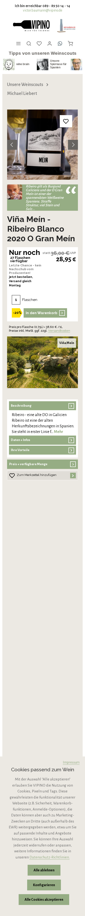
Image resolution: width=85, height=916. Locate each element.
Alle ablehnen (44, 870)
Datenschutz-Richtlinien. (50, 857)
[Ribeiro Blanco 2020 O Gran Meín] (42, 144)
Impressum (71, 762)
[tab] (42, 418)
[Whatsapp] (60, 43)
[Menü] (18, 43)
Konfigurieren (44, 885)
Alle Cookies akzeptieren (44, 899)
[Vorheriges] (12, 145)
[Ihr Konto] (49, 43)
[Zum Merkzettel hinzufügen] (66, 121)
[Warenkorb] (70, 43)
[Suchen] (29, 43)
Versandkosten (59, 330)
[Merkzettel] (39, 43)
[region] (42, 144)
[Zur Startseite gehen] (31, 26)
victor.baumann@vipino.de (42, 10)
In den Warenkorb (41, 313)
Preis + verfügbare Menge (28, 464)
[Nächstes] (73, 145)
